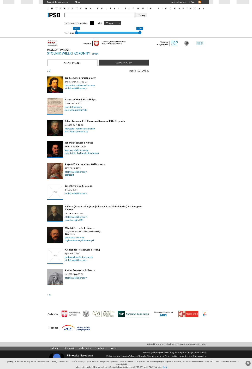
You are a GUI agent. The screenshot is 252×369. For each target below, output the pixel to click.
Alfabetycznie (72, 63)
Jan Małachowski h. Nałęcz (79, 142)
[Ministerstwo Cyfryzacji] (71, 314)
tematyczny (100, 348)
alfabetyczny (85, 348)
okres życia (69, 33)
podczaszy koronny (75, 237)
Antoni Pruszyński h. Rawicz (80, 270)
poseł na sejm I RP (74, 220)
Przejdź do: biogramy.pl (57, 2)
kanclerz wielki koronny (76, 150)
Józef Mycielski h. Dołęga (78, 185)
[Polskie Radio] (188, 314)
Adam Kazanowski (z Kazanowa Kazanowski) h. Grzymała (95, 121)
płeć (100, 23)
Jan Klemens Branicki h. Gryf (80, 77)
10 (138, 70)
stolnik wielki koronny (69, 53)
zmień (95, 53)
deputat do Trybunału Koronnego (82, 153)
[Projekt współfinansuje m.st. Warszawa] (204, 314)
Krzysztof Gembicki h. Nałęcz (80, 99)
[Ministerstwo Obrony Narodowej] (86, 314)
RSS (199, 2)
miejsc (113, 348)
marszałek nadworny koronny (80, 85)
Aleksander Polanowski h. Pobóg (82, 249)
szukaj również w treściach (76, 23)
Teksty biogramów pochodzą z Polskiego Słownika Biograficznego (176, 344)
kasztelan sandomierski (76, 131)
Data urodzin (124, 62)
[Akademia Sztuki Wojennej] (103, 314)
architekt (69, 174)
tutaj (165, 367)
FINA (77, 2)
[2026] (139, 32)
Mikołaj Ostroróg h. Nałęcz (79, 228)
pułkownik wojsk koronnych (79, 257)
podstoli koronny (73, 107)
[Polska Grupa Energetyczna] (76, 327)
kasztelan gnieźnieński (76, 110)
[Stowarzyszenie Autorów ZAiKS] (163, 314)
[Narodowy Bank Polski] (133, 314)
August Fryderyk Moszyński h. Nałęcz (85, 164)
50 (148, 70)
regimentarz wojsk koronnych (79, 240)
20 (143, 70)
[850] (76, 32)
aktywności (69, 348)
